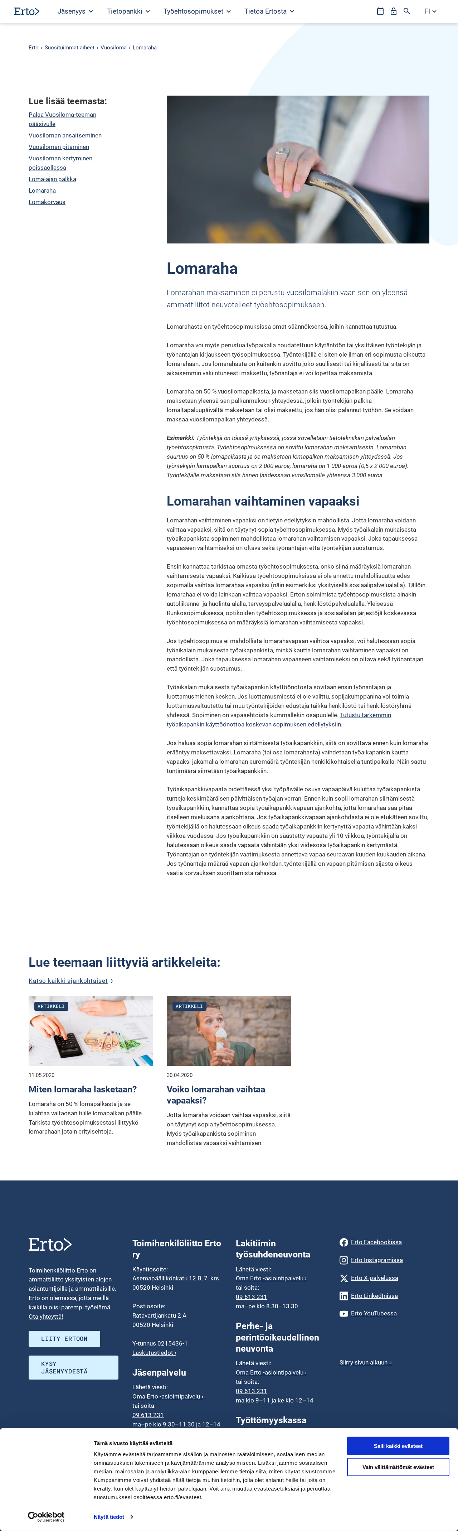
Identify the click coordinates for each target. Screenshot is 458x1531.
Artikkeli (51, 1006)
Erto (34, 47)
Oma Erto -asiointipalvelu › (167, 1396)
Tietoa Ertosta (266, 11)
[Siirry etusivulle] (26, 11)
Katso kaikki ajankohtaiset (68, 980)
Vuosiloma (114, 47)
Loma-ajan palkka (52, 179)
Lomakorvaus (47, 202)
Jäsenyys (72, 11)
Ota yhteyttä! (46, 1316)
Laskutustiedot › (154, 1352)
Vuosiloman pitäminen (59, 146)
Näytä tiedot (109, 1517)
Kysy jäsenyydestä (64, 1367)
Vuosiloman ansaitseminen (65, 135)
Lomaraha (42, 190)
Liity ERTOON (64, 1338)
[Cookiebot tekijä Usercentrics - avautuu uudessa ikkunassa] (46, 1517)
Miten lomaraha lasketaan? (83, 1089)
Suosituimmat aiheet (69, 47)
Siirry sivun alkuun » (366, 1362)
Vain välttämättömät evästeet (398, 1467)
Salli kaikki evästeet (398, 1446)
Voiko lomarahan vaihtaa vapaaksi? (216, 1095)
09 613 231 (148, 1415)
